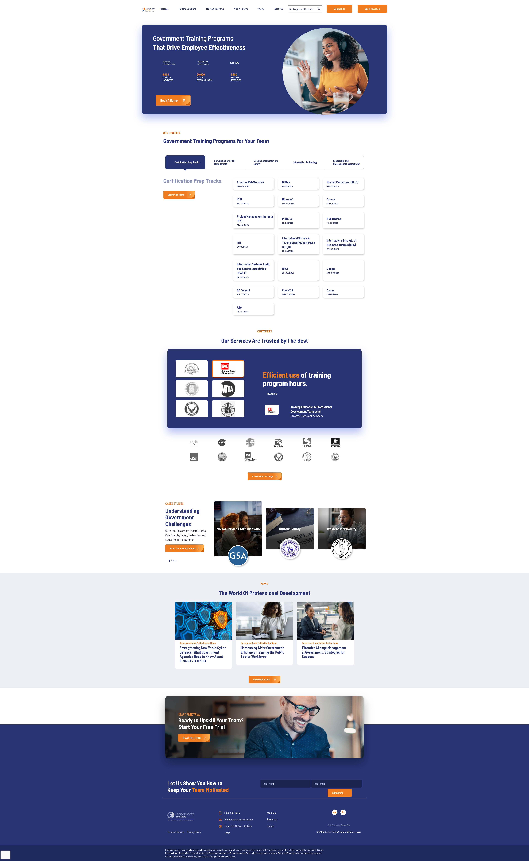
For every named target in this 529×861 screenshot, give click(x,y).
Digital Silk (345, 825)
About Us (278, 8)
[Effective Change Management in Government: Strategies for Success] (264, 621)
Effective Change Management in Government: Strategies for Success (263, 652)
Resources (272, 819)
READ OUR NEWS (261, 679)
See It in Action (372, 8)
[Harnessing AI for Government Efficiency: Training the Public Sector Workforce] (203, 621)
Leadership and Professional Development (346, 162)
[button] (182, 560)
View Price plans (176, 194)
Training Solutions (187, 8)
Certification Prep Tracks (187, 162)
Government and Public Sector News (198, 642)
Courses (164, 8)
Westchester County (341, 529)
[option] (203, 633)
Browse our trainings (262, 476)
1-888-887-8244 (231, 812)
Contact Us (339, 8)
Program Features (215, 8)
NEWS (264, 583)
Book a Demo (169, 100)
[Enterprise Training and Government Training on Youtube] (335, 812)
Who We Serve (241, 8)
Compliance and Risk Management (224, 162)
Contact (271, 826)
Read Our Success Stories (183, 548)
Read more (272, 393)
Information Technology (305, 162)
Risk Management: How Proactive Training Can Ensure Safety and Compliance (323, 652)
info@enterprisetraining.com (238, 819)
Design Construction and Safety (266, 162)
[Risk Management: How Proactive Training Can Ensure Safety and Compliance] (325, 621)
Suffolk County (290, 529)
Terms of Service (175, 832)
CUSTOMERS (264, 331)
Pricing (261, 8)
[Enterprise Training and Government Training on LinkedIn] (343, 812)
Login (227, 832)
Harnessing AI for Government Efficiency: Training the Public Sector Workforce (201, 652)
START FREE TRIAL (192, 737)
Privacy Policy (194, 832)
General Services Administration (238, 529)
